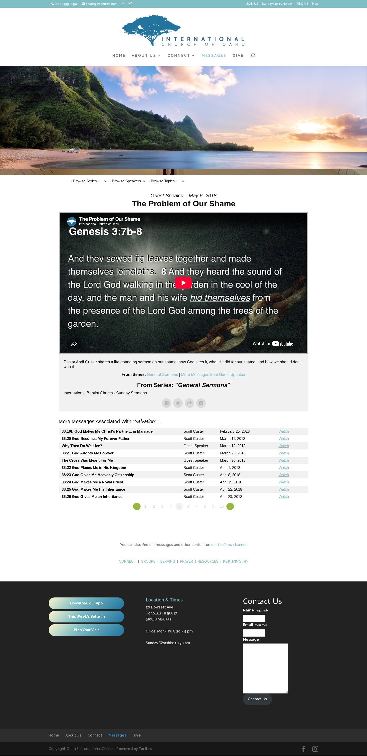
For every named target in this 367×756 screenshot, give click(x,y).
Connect (179, 56)
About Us (144, 56)
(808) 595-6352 (159, 619)
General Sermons (162, 374)
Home (119, 56)
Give (238, 56)
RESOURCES (208, 561)
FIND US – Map (307, 4)
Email (255, 625)
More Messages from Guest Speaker (213, 374)
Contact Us (257, 699)
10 (222, 506)
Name (255, 610)
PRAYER (187, 561)
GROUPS (148, 561)
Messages (214, 56)
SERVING (167, 561)
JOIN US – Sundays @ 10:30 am (269, 4)
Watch (284, 431)
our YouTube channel (228, 545)
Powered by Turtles (134, 749)
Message (251, 639)
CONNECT (127, 561)
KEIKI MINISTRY (235, 561)
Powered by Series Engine (289, 520)
